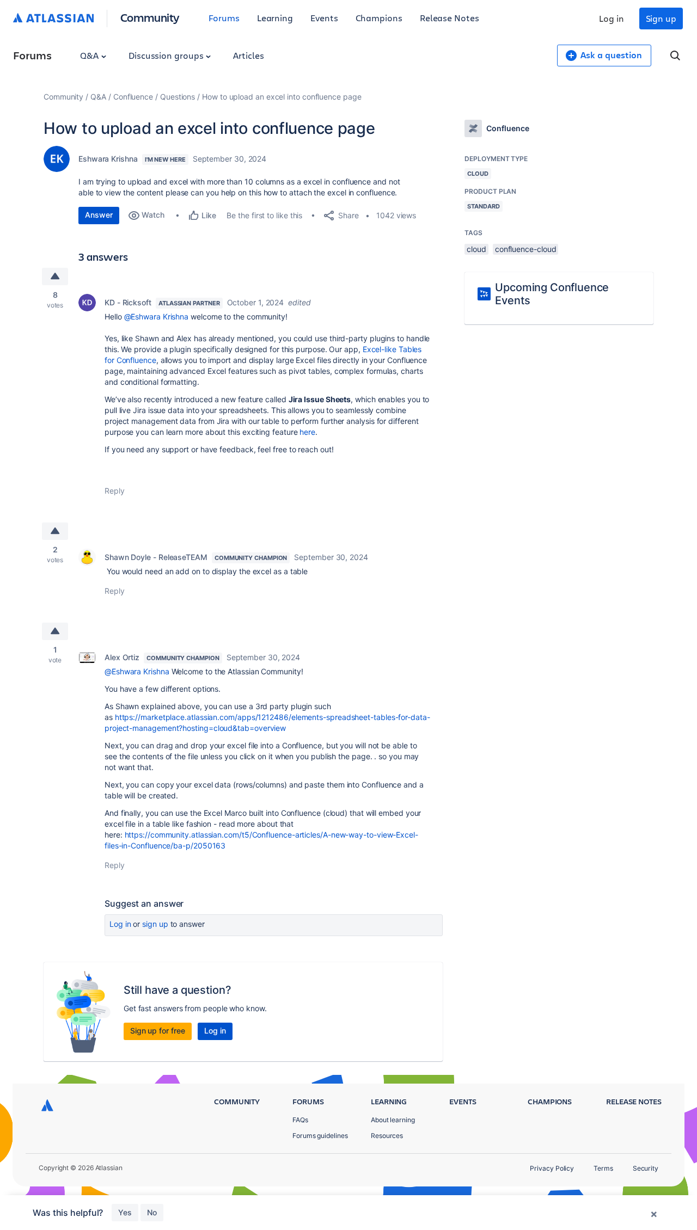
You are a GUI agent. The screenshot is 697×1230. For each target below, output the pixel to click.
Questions (177, 96)
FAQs (300, 1120)
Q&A (90, 55)
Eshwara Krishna (108, 158)
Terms (603, 1168)
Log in (611, 18)
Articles (248, 55)
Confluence (133, 96)
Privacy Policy (552, 1168)
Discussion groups (167, 55)
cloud (476, 249)
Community (150, 17)
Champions (379, 17)
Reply (115, 490)
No (152, 1212)
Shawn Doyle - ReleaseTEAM (156, 557)
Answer (99, 214)
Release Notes (449, 17)
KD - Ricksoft (128, 302)
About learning (393, 1120)
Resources (387, 1135)
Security (645, 1168)
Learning (275, 17)
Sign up (661, 18)
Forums (224, 17)
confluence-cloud (526, 249)
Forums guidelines (320, 1135)
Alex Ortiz (122, 657)
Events (324, 17)
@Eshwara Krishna (156, 316)
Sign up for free (157, 1030)
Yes (125, 1212)
